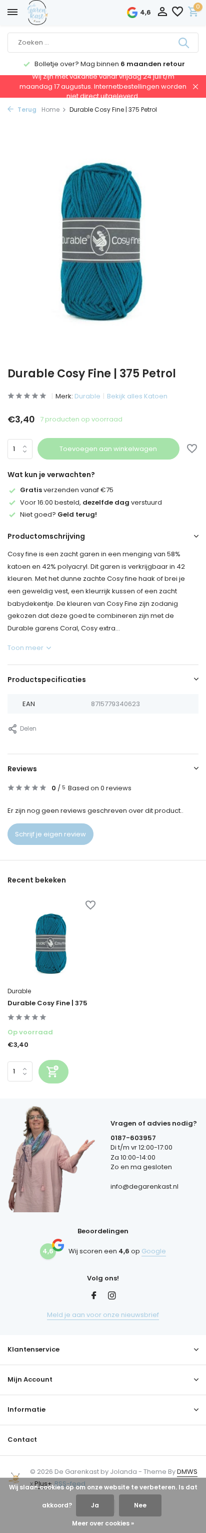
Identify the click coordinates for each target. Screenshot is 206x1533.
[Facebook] (94, 1296)
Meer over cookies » (103, 1523)
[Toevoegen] (53, 1071)
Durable (87, 396)
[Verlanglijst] (177, 13)
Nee (140, 1505)
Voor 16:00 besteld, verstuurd (91, 502)
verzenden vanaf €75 (67, 490)
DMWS (187, 1471)
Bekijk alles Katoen (137, 396)
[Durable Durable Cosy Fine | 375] (52, 942)
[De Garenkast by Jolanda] (60, 12)
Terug (26, 109)
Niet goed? (58, 514)
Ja (95, 1505)
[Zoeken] (184, 43)
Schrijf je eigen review (50, 834)
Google (154, 1251)
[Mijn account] (162, 13)
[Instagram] (112, 1296)
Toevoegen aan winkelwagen (108, 449)
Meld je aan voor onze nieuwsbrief (103, 1315)
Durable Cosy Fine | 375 (48, 1003)
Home (51, 109)
